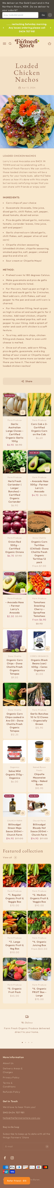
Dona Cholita (39, 538)
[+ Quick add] (22, 412)
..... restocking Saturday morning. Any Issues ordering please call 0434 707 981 (27, 28)
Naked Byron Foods (39, 768)
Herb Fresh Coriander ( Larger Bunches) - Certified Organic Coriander (15, 491)
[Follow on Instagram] (12, 1158)
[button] (49, 15)
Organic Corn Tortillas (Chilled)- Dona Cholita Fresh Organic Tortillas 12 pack (39, 552)
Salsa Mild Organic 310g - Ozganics (15, 774)
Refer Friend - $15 (16, 1180)
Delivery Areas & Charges (12, 1070)
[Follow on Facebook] (5, 1158)
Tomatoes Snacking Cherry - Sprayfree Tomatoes (39, 609)
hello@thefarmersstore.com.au (21, 1117)
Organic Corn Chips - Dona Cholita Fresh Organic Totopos (15, 667)
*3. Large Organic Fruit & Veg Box (14, 945)
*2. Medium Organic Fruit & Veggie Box (39, 898)
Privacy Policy (11, 1077)
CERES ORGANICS (39, 656)
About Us (8, 1063)
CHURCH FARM (14, 820)
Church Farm (39, 820)
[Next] (50, 28)
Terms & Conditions (9, 1084)
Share (28, 381)
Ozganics (14, 767)
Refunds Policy (11, 1091)
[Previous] (3, 28)
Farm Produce (15, 420)
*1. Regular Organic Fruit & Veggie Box (14, 898)
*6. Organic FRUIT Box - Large (39, 992)
